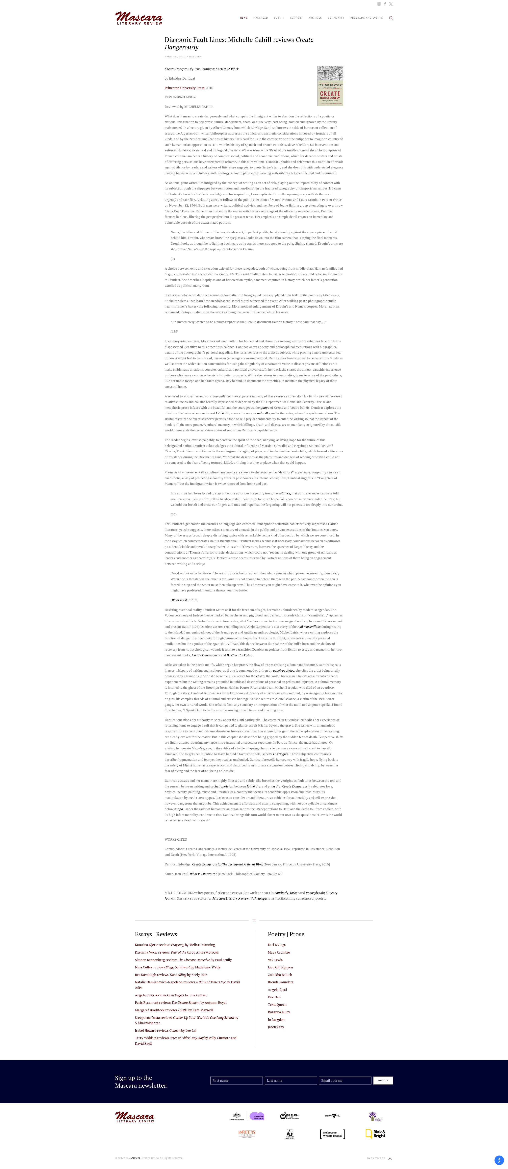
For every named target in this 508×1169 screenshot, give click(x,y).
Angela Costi (277, 989)
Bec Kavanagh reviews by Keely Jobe (171, 974)
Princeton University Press (184, 88)
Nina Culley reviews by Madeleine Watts (177, 967)
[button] (391, 18)
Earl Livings (277, 944)
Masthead (260, 17)
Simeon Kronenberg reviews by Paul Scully (183, 960)
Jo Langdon (276, 1019)
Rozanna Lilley (279, 1012)
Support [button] (296, 17)
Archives (315, 17)
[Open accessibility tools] (499, 1160)
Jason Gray (276, 1027)
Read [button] (243, 17)
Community (336, 17)
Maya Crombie (279, 952)
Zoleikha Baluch (280, 974)
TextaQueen (277, 1004)
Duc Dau (274, 997)
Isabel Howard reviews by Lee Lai (165, 1030)
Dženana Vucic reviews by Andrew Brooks (177, 952)
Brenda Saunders (280, 982)
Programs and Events (366, 17)
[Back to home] (139, 18)
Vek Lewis (275, 960)
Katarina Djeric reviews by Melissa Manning (175, 944)
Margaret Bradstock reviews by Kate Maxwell (174, 1010)
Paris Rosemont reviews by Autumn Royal (181, 1002)
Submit (279, 17)
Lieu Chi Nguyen (280, 967)
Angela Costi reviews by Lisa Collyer (171, 995)
